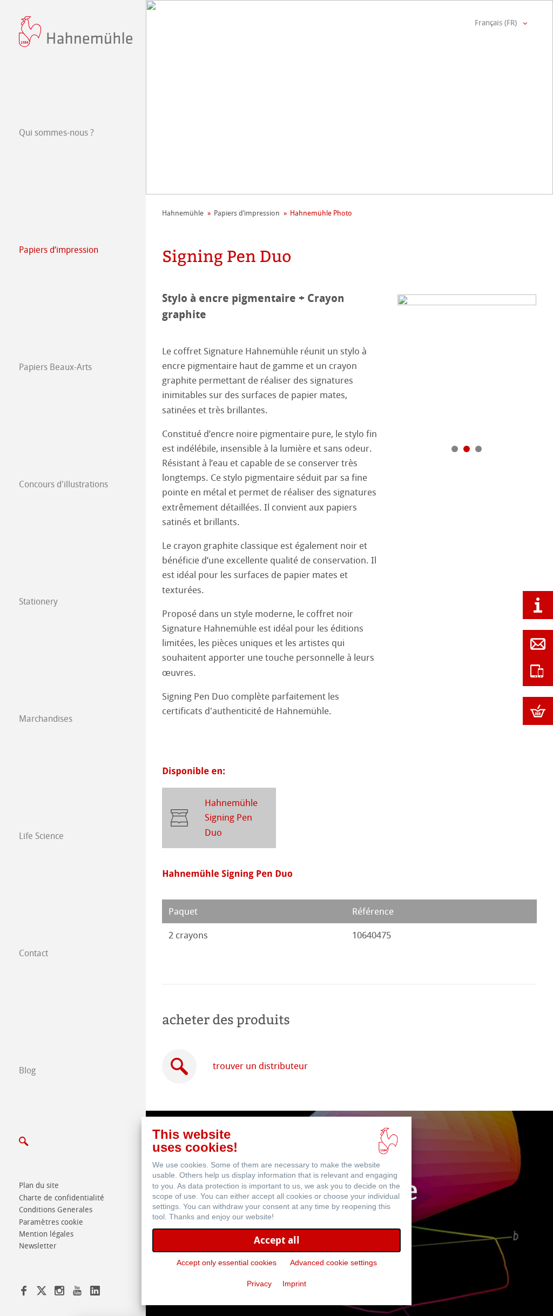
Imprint (294, 1283)
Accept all (277, 1240)
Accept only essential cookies (226, 1262)
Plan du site (39, 1185)
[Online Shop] (538, 711)
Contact (33, 953)
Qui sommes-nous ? (56, 132)
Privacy (259, 1283)
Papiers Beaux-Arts (55, 367)
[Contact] (538, 644)
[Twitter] (41, 1292)
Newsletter (38, 1246)
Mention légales (46, 1234)
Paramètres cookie (51, 1222)
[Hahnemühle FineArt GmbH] (75, 31)
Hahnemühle (183, 213)
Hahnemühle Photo (321, 213)
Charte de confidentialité (61, 1198)
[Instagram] (59, 1292)
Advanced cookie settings (333, 1262)
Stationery (38, 601)
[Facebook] (24, 1292)
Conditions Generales (55, 1209)
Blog (27, 1070)
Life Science (41, 836)
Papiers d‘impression (58, 250)
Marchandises (45, 719)
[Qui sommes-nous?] (538, 605)
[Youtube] (77, 1292)
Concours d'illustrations (63, 484)
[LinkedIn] (95, 1292)
